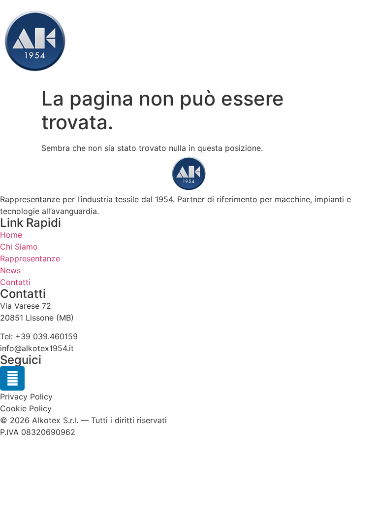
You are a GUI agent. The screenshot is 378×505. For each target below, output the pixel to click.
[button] (370, 42)
